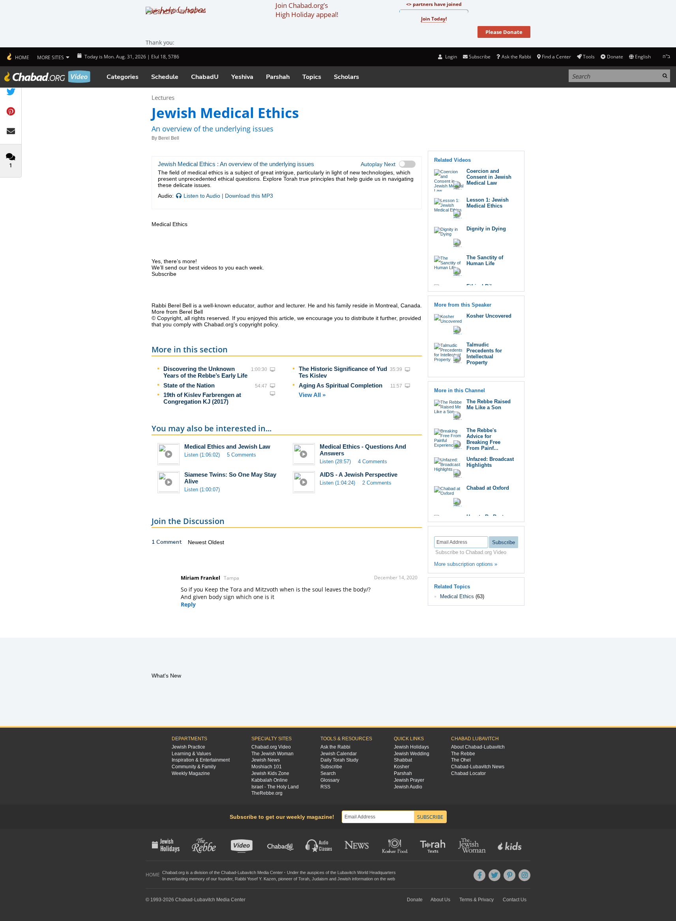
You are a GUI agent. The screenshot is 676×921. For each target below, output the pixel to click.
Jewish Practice (188, 747)
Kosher (401, 766)
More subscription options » (465, 564)
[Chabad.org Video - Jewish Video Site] (47, 76)
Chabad (228, 872)
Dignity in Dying (486, 229)
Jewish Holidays (411, 747)
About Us (440, 899)
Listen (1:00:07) (202, 489)
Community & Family (194, 766)
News (357, 845)
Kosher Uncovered (488, 316)
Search (328, 773)
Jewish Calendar (338, 753)
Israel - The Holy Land (275, 787)
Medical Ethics (457, 596)
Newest (198, 542)
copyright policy (258, 324)
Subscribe (331, 766)
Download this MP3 (249, 196)
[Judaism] (17, 56)
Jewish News (265, 760)
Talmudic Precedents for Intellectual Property (484, 353)
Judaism (320, 878)
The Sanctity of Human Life (484, 260)
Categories (123, 77)
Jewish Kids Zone (270, 773)
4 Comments (372, 461)
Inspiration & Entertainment (201, 760)
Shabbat (403, 760)
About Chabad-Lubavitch (478, 747)
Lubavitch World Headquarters (366, 872)
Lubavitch (247, 872)
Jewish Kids (510, 845)
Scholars (346, 77)
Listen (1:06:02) (202, 455)
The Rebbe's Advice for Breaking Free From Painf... (483, 439)
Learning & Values (191, 753)
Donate (615, 56)
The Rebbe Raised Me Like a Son (488, 404)
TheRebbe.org (267, 793)
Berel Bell (168, 138)
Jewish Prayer (409, 780)
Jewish (344, 878)
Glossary (329, 780)
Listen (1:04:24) (337, 483)
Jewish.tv (242, 845)
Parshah (278, 77)
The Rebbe (463, 753)
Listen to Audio (202, 196)
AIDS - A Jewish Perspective (358, 474)
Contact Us (514, 899)
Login (450, 56)
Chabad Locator (468, 773)
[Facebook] (479, 875)
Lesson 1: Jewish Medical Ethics (487, 203)
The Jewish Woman (272, 753)
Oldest (216, 542)
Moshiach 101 (266, 766)
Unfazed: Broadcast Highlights (490, 462)
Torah (303, 878)
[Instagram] (524, 875)
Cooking (395, 845)
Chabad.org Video (271, 747)
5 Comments (241, 455)
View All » (312, 394)
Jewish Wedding (411, 753)
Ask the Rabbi (516, 56)
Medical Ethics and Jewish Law (227, 446)
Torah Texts (433, 845)
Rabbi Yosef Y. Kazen (255, 878)
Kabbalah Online (269, 780)
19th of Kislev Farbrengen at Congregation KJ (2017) (202, 398)
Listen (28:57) (335, 461)
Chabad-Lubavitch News (477, 766)
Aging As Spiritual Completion (340, 385)
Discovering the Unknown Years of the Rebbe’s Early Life (205, 372)
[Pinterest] (509, 875)
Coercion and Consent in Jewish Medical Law (488, 177)
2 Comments (376, 483)
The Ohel (461, 760)
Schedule (164, 77)
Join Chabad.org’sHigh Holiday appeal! (306, 10)
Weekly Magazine (191, 773)
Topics (311, 77)
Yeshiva (242, 77)
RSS (325, 787)
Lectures (163, 97)
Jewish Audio (408, 787)
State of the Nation (189, 385)
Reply (188, 604)
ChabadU (205, 77)
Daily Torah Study (339, 760)
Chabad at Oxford (487, 488)
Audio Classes (319, 845)
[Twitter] (494, 875)
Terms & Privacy (476, 899)
